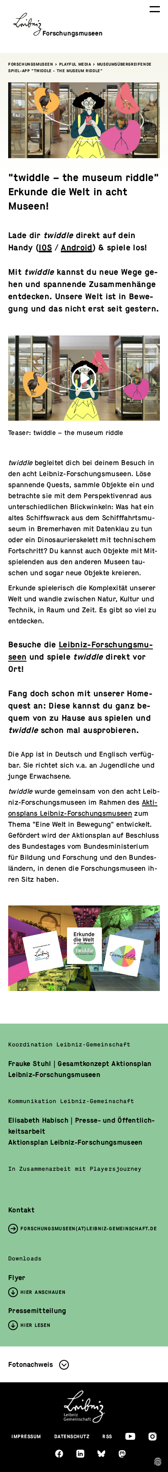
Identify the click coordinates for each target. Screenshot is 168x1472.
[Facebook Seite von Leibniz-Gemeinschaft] (59, 1454)
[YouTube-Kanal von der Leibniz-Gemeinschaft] (130, 1436)
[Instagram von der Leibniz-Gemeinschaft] (152, 1436)
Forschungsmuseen (30, 64)
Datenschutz (72, 1436)
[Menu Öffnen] (155, 9)
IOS (45, 247)
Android (76, 247)
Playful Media (75, 64)
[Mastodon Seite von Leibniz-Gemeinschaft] (122, 1454)
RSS (107, 1436)
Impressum (26, 1436)
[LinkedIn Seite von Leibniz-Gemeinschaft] (80, 1454)
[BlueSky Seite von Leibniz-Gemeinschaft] (101, 1453)
